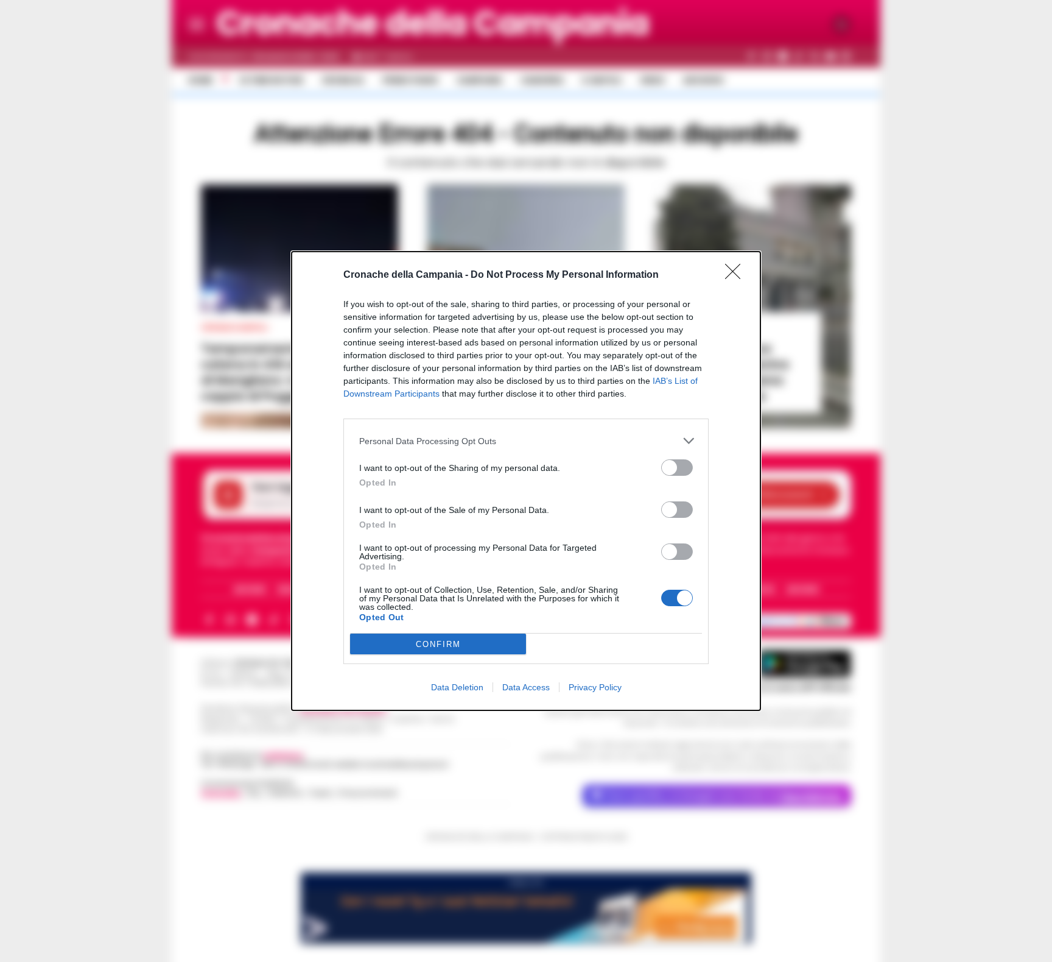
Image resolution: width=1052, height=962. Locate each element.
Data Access (526, 687)
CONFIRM (438, 644)
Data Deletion (457, 687)
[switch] (677, 467)
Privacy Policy (595, 687)
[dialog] (526, 481)
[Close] (736, 275)
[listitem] (526, 440)
